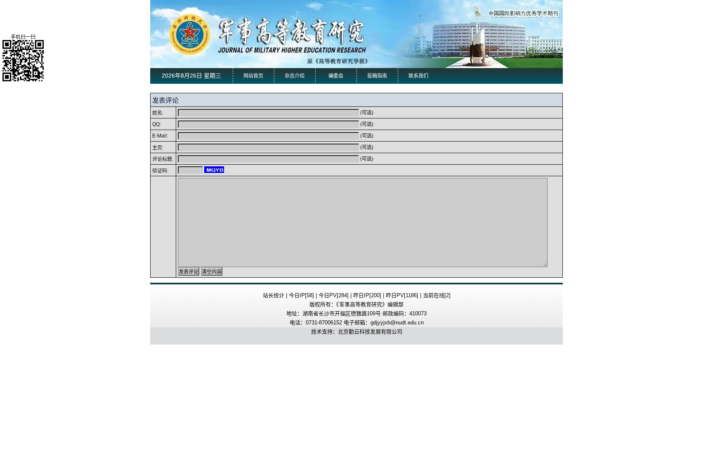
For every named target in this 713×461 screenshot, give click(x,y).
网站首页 (253, 76)
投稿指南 (377, 76)
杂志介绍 (295, 76)
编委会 (335, 76)
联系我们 (418, 76)
